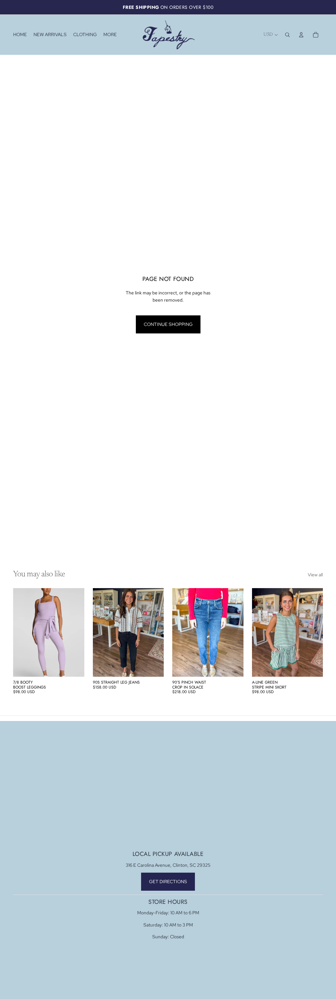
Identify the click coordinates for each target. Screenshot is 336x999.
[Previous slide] (20, 632)
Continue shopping (168, 324)
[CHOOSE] (74, 667)
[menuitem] (110, 35)
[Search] (287, 35)
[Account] (301, 35)
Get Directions (168, 881)
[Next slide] (77, 632)
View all (315, 575)
